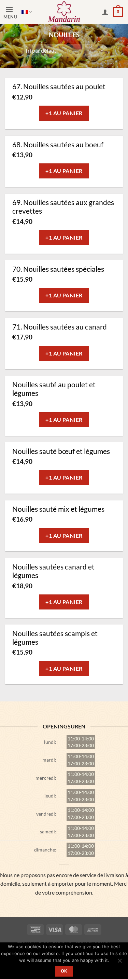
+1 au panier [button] (64, 113)
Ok (64, 971)
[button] (12, 12)
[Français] (27, 11)
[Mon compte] (105, 11)
